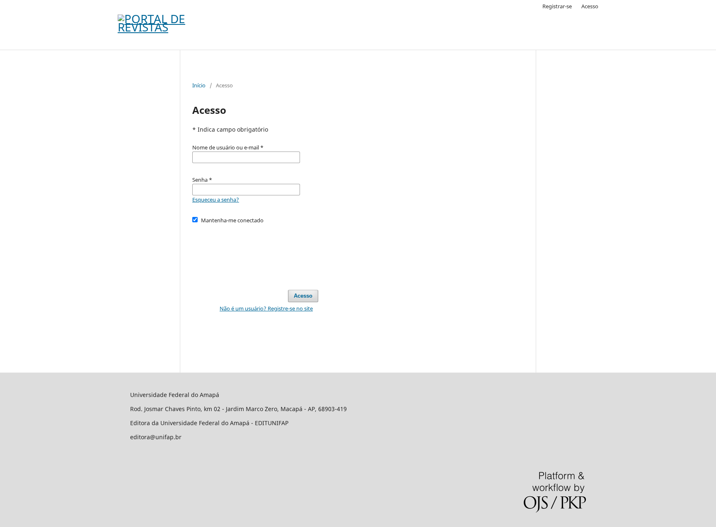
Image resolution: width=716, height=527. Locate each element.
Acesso (589, 6)
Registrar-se (557, 6)
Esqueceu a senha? (215, 199)
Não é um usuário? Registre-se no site (266, 308)
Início (199, 85)
